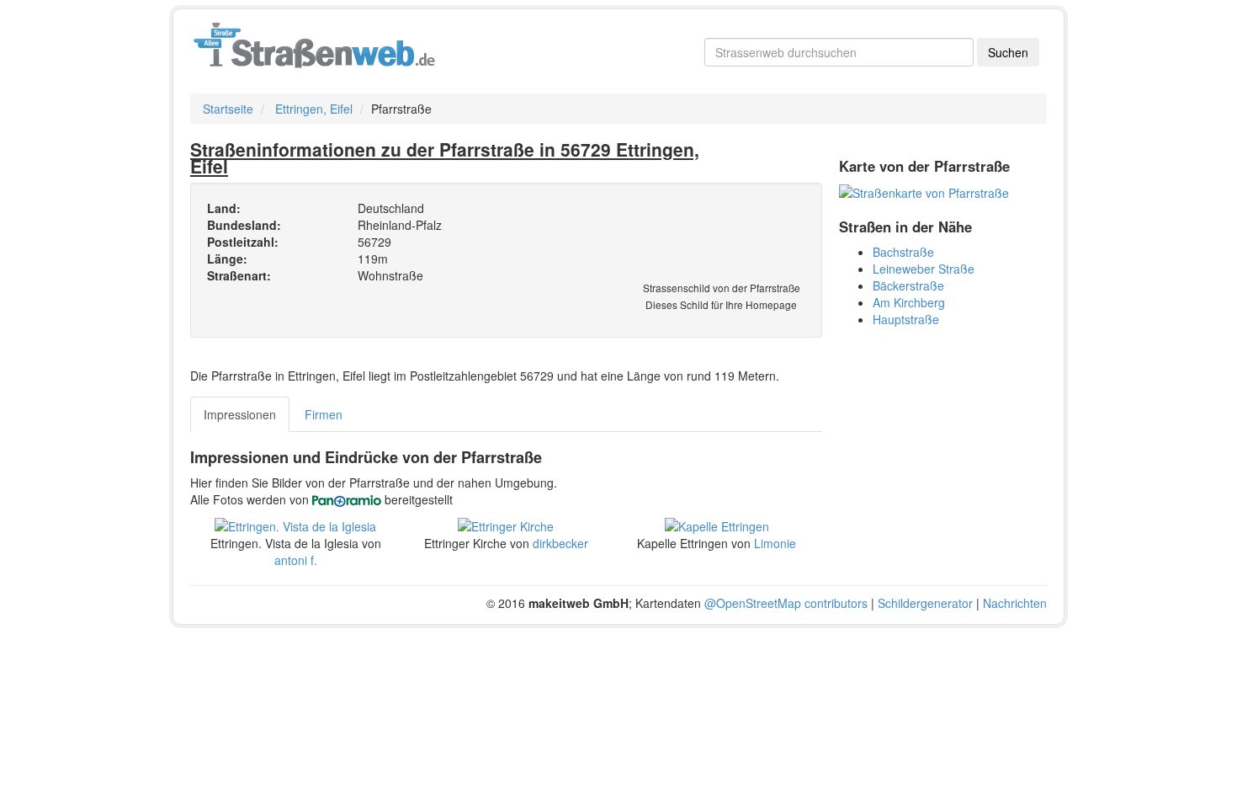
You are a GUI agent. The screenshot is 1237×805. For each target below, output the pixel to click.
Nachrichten (1015, 602)
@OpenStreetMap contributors (786, 602)
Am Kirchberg (909, 302)
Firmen (323, 414)
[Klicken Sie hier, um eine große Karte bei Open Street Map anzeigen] (924, 191)
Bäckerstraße (908, 285)
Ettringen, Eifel (314, 108)
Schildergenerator (925, 602)
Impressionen (240, 414)
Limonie (775, 543)
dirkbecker (560, 543)
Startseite (228, 108)
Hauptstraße (906, 319)
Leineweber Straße (923, 268)
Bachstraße (903, 251)
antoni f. (295, 560)
